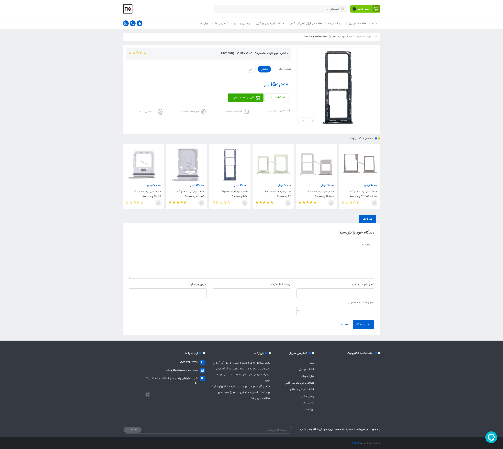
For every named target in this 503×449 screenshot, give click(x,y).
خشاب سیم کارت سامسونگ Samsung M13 (234, 194)
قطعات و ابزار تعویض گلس (306, 23)
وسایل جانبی (242, 23)
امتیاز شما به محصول (361, 302)
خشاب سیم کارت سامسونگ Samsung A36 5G (190, 194)
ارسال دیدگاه (363, 324)
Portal (355, 443)
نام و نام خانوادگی (363, 284)
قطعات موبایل (357, 23)
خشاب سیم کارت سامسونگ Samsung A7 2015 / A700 (363, 194)
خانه (374, 23)
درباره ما (204, 23)
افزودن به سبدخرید (243, 97)
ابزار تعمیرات (335, 23)
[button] (365, 9)
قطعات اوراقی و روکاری (270, 23)
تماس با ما (221, 23)
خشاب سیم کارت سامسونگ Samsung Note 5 (320, 194)
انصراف (344, 324)
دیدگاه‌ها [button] (367, 219)
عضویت (132, 429)
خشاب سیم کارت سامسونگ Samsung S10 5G (147, 194)
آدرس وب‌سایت (197, 284)
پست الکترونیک (280, 284)
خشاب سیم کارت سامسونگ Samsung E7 (277, 194)
